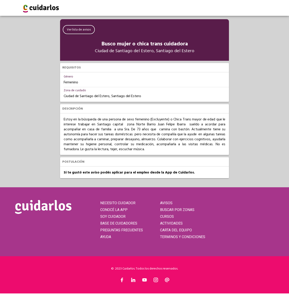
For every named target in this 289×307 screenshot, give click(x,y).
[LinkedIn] (133, 281)
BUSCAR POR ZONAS (177, 210)
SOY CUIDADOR (113, 216)
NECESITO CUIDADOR (117, 203)
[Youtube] (144, 281)
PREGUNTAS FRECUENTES (121, 230)
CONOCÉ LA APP (114, 210)
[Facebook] (122, 281)
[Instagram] (156, 281)
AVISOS (166, 203)
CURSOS (167, 216)
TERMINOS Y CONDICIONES (182, 237)
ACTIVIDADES (171, 223)
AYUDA (105, 237)
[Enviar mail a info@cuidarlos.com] (167, 281)
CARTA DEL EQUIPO (176, 230)
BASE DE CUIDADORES (118, 223)
